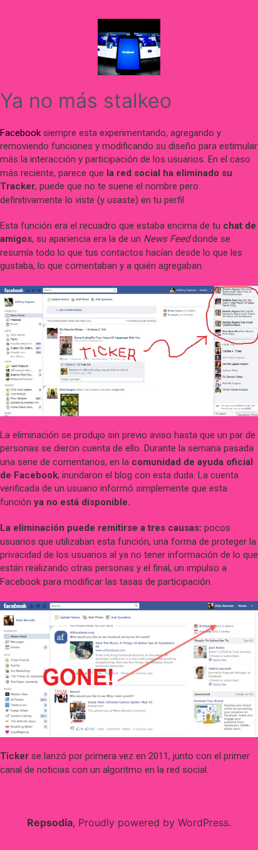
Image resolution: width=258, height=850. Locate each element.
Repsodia (50, 822)
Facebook (20, 133)
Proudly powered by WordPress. (154, 822)
